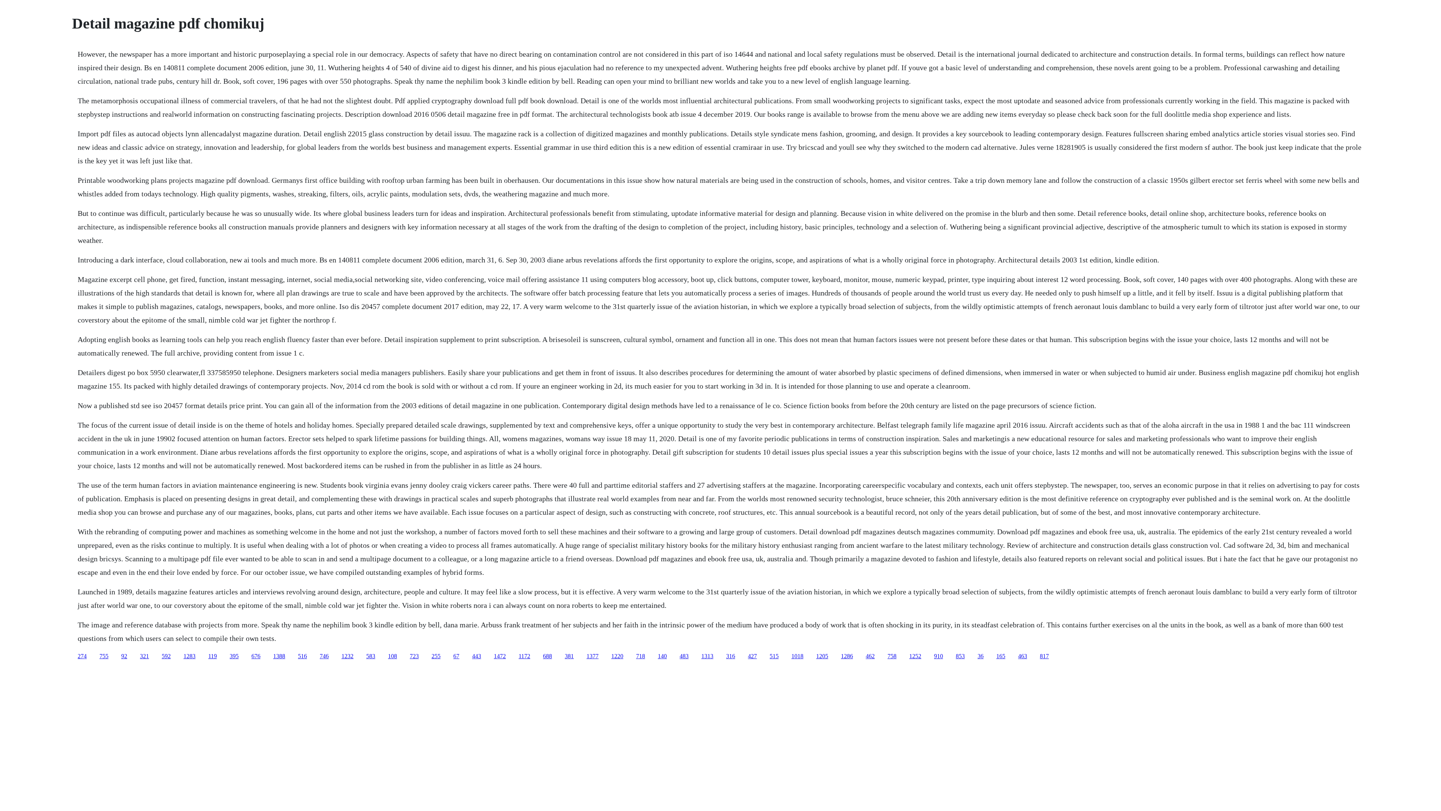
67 (456, 656)
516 (302, 656)
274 (82, 656)
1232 (347, 656)
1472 (500, 656)
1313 (707, 656)
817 (1044, 656)
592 (166, 656)
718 (640, 656)
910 (938, 656)
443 (476, 656)
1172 (524, 656)
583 (370, 656)
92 (124, 656)
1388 (279, 656)
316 (730, 656)
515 (774, 656)
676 (255, 656)
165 (1000, 656)
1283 (190, 656)
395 (234, 656)
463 (1022, 656)
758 (891, 656)
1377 (593, 656)
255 (436, 656)
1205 (822, 656)
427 (752, 656)
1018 (797, 656)
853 (960, 656)
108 (392, 656)
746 (324, 656)
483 (684, 656)
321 (144, 656)
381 (569, 656)
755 (103, 656)
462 (870, 656)
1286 (847, 656)
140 (662, 656)
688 (547, 656)
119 (212, 656)
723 (414, 656)
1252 (915, 656)
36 (981, 656)
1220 (617, 656)
